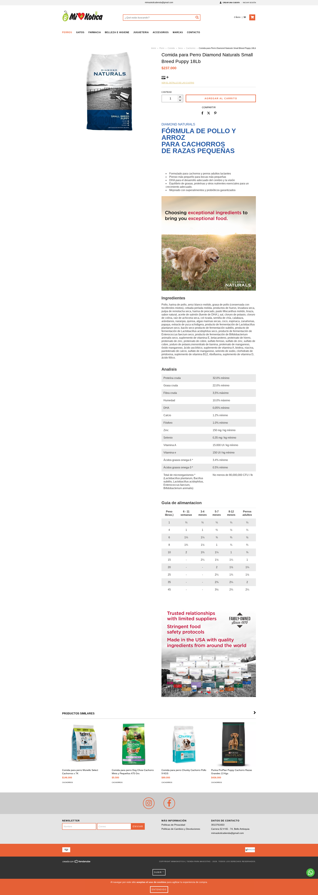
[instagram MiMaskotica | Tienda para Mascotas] (149, 803)
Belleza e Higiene (117, 32)
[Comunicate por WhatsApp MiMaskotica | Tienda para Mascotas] (310, 872)
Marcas (178, 32)
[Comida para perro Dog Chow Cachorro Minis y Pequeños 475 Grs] (134, 744)
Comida (171, 48)
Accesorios (161, 32)
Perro (161, 48)
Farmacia (94, 32)
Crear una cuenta (231, 2)
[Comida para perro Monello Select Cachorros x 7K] (84, 744)
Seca (180, 48)
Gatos (80, 32)
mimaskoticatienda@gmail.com (159, 2)
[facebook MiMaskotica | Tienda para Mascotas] (169, 803)
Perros (67, 32)
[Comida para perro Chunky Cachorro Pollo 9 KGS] (183, 744)
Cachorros (190, 48)
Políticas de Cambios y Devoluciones (180, 829)
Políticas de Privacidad (173, 824)
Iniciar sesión (249, 2)
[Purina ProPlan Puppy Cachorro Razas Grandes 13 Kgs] (233, 744)
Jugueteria (141, 32)
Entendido (159, 889)
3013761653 (217, 824)
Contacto (193, 32)
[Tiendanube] (76, 862)
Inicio (153, 48)
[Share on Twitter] (208, 113)
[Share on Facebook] (202, 113)
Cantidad (166, 92)
